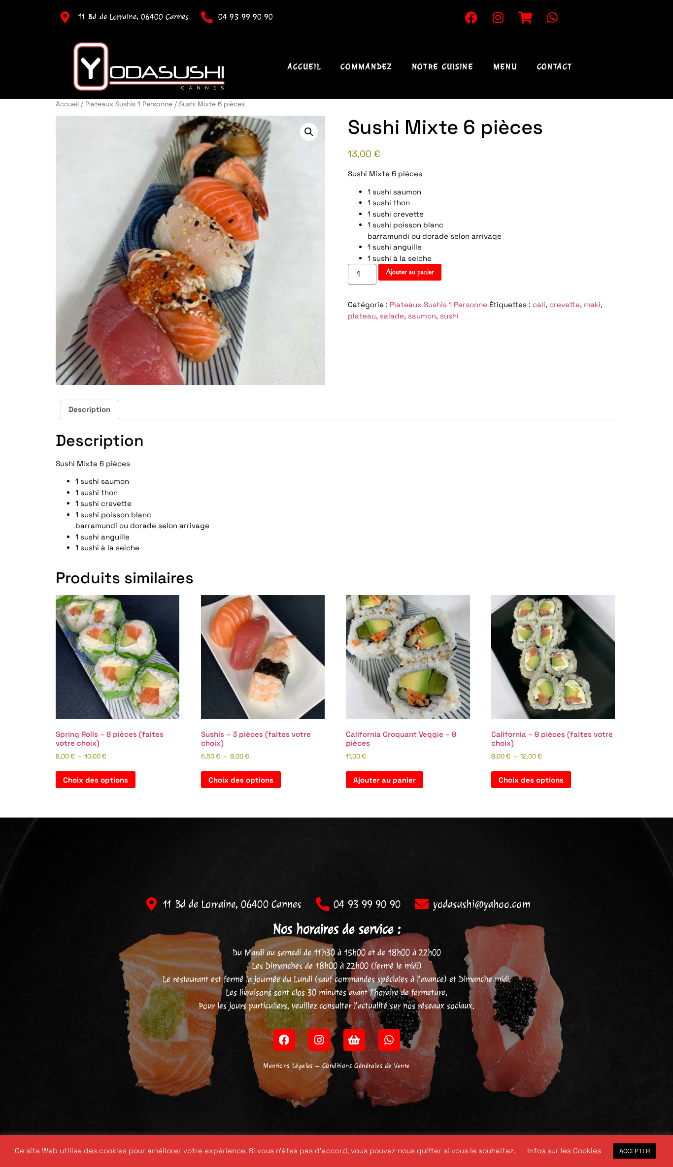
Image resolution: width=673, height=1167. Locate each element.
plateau (362, 315)
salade (392, 315)
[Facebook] (471, 17)
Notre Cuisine (442, 66)
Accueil (304, 66)
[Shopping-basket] (354, 1040)
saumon (422, 315)
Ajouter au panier (410, 272)
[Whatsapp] (552, 17)
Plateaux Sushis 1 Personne (128, 103)
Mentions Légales (287, 1066)
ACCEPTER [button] (634, 1151)
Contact (554, 66)
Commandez (366, 66)
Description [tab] (89, 409)
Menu (505, 66)
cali (539, 304)
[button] (309, 132)
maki (592, 304)
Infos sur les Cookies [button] (564, 1150)
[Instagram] (498, 17)
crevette (564, 304)
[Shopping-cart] (525, 17)
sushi (449, 315)
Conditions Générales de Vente (366, 1066)
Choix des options (95, 780)
